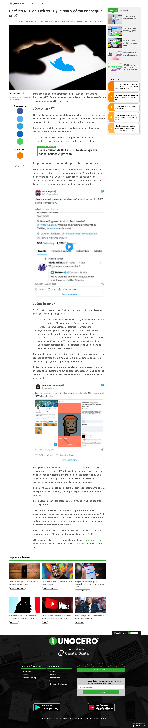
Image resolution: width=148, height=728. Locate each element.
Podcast (26, 674)
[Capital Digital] (74, 652)
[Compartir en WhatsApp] (20, 141)
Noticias (14, 622)
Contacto (52, 674)
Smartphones (32, 4)
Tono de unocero (55, 678)
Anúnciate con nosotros (58, 681)
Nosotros (52, 671)
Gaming (48, 4)
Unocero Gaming (29, 678)
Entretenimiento (17, 588)
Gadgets (40, 4)
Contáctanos (101, 670)
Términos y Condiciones (58, 684)
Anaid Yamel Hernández (21, 97)
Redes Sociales (16, 93)
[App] (46, 707)
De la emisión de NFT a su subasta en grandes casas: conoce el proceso (69, 152)
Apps (45, 622)
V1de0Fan (27, 671)
